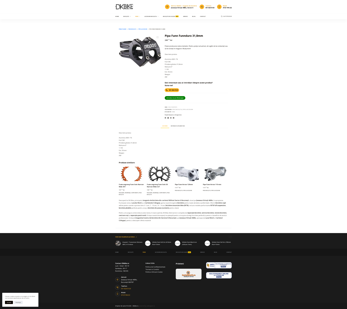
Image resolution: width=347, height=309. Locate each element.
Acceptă (9, 302)
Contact (203, 16)
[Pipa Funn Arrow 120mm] (187, 174)
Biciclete (126, 16)
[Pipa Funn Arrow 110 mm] (215, 174)
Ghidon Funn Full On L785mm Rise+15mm (221, 243)
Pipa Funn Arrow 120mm (184, 184)
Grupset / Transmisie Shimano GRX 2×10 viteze (132, 243)
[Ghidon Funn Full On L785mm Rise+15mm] (207, 243)
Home (117, 16)
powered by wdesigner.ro (147, 306)
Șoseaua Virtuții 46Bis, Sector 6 (182, 8)
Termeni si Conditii (152, 269)
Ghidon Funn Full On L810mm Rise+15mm (161, 243)
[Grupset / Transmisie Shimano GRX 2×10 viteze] (118, 243)
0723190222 (125, 295)
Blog (193, 16)
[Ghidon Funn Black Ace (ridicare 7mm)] (177, 243)
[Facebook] (165, 118)
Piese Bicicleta (177, 109)
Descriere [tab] (165, 126)
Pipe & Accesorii (188, 109)
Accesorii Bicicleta (150, 16)
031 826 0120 (209, 8)
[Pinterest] (171, 118)
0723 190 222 (227, 8)
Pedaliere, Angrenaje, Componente (128, 193)
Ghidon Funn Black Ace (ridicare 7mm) (189, 243)
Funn (173, 112)
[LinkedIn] (173, 118)
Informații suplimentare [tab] (178, 126)
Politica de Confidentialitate (155, 267)
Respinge (18, 302)
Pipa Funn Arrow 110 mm (212, 184)
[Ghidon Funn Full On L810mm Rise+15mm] (147, 243)
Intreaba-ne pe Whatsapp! (175, 98)
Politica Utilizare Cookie (153, 272)
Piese (136, 16)
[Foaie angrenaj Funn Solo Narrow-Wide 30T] (131, 174)
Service (185, 16)
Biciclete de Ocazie (170, 16)
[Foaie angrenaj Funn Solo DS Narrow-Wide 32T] (159, 174)
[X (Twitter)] (168, 118)
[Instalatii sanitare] (188, 274)
